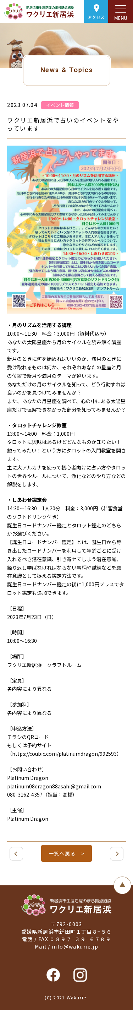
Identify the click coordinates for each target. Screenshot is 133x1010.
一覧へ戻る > (67, 853)
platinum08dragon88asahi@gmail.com (54, 786)
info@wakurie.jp (75, 946)
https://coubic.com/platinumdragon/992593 (64, 753)
